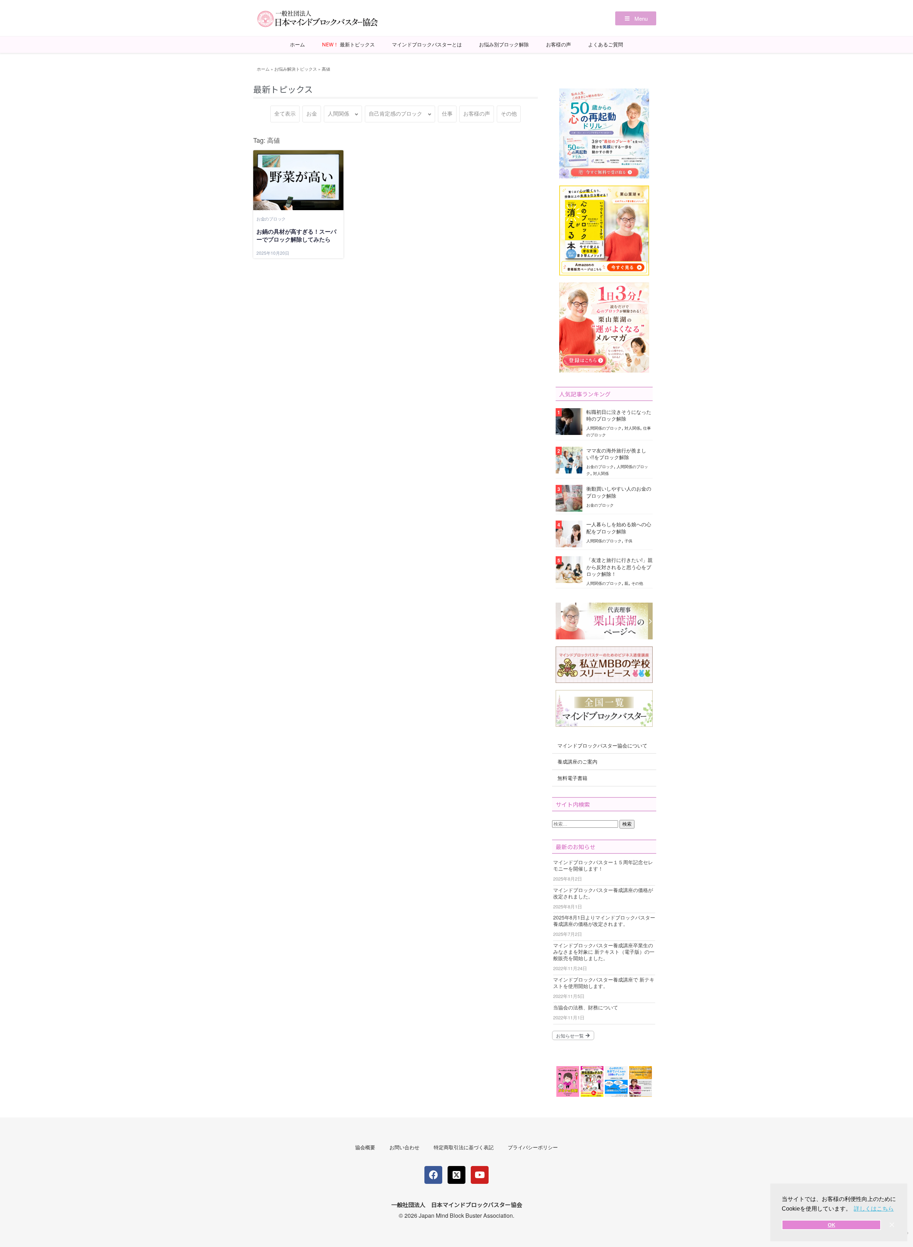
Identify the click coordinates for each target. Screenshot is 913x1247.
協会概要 (365, 1147)
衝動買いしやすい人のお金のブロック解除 (618, 492)
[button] (635, 18)
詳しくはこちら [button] (874, 1209)
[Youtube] (480, 1175)
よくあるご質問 (605, 44)
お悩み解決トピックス (295, 69)
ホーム (297, 44)
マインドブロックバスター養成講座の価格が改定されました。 (603, 893)
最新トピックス (348, 44)
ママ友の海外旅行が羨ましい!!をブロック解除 (616, 454)
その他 (509, 113)
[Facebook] (433, 1175)
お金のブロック (271, 219)
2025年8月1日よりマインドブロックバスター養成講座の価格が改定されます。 (604, 920)
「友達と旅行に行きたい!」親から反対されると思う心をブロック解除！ (619, 566)
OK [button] (831, 1225)
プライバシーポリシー (533, 1147)
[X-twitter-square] (456, 1175)
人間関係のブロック (604, 428)
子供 (628, 540)
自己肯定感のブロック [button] (395, 113)
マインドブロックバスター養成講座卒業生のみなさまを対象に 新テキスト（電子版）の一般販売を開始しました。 (603, 952)
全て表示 (285, 113)
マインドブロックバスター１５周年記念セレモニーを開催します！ (603, 865)
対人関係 (632, 428)
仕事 (447, 113)
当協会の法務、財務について (585, 1007)
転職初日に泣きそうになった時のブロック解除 (618, 415)
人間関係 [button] (338, 113)
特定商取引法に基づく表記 (464, 1147)
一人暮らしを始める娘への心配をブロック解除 (618, 527)
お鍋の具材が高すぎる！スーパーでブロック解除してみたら (296, 235)
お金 (311, 113)
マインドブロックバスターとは (427, 44)
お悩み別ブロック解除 (504, 44)
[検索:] (585, 823)
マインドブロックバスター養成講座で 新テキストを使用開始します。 (603, 982)
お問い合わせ (404, 1147)
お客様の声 (558, 44)
